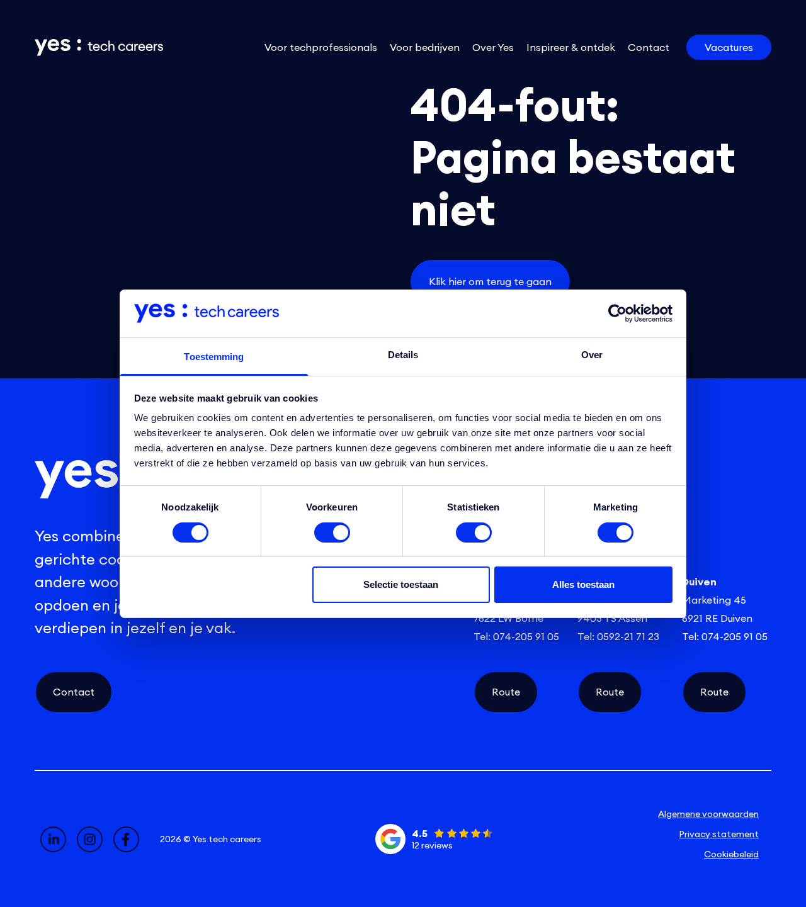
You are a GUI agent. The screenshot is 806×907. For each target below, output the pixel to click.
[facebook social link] (126, 839)
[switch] (332, 532)
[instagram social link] (90, 839)
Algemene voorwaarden (708, 814)
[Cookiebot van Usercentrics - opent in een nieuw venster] (617, 313)
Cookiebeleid (731, 854)
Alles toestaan (583, 584)
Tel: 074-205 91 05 (516, 636)
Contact (73, 691)
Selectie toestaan (400, 584)
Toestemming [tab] (214, 356)
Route (506, 691)
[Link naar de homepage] (90, 47)
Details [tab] (403, 354)
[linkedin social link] (53, 839)
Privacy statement (719, 834)
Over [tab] (592, 354)
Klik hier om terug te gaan (490, 281)
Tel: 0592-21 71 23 (618, 636)
